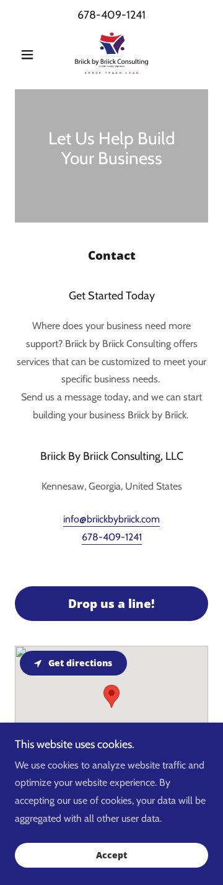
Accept (111, 855)
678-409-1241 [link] (111, 15)
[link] (112, 54)
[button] (29, 54)
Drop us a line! (111, 604)
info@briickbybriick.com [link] (111, 519)
